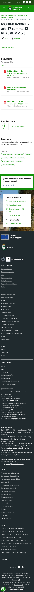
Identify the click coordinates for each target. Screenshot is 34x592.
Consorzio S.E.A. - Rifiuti (8, 546)
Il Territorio (4, 372)
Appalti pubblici (6, 306)
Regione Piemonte (7, 2)
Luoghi (3, 369)
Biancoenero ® (18, 585)
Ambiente (4, 300)
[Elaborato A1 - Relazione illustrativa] (4, 87)
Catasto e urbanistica (7, 312)
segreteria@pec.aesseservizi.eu (14, 464)
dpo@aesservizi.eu (11, 461)
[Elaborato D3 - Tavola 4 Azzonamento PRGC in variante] (4, 102)
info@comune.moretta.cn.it (13, 405)
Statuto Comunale (7, 497)
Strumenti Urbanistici (7, 17)
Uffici (2, 275)
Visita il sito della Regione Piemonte (12, 528)
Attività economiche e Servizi (10, 381)
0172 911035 (7, 394)
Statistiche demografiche (9, 549)
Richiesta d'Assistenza (8, 491)
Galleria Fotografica (7, 375)
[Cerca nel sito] (29, 8)
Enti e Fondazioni (6, 281)
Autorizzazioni (5, 309)
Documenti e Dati (22, 15)
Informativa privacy (7, 500)
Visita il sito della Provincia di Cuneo (12, 531)
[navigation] (4, 8)
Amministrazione (11, 15)
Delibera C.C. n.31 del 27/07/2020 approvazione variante (17, 73)
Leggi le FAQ (5, 482)
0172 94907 (8, 396)
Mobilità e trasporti (7, 327)
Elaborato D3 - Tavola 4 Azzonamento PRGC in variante (18, 102)
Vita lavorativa (5, 339)
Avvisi (3, 356)
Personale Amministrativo (9, 284)
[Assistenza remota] (18, 580)
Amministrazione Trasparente (10, 473)
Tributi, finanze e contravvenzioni (11, 333)
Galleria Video (5, 378)
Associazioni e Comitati (8, 384)
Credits (3, 509)
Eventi (3, 366)
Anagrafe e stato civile (8, 303)
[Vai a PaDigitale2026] (12, 259)
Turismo (3, 336)
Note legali (4, 503)
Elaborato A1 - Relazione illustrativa (16, 88)
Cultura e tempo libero (8, 315)
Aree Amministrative (7, 272)
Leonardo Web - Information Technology (13, 552)
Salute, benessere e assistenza (10, 330)
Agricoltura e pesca (7, 297)
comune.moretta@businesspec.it (15, 403)
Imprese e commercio (7, 324)
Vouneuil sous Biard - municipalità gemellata (15, 534)
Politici (3, 287)
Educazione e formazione (9, 318)
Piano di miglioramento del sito (10, 479)
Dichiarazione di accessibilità (10, 476)
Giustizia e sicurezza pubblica (10, 321)
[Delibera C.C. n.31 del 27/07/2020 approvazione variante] (4, 71)
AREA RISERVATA (17, 589)
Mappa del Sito (5, 518)
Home (2, 15)
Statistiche (4, 515)
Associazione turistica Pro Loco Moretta (13, 540)
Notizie (3, 350)
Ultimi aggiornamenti (7, 512)
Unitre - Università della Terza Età (11, 537)
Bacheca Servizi (6, 494)
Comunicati (4, 353)
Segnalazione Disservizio (8, 488)
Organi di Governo (6, 269)
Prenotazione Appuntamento (10, 485)
